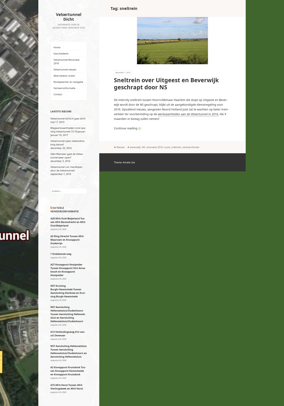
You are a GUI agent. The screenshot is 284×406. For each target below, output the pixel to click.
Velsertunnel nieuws (65, 69)
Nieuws (121, 147)
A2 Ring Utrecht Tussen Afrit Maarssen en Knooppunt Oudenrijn (67, 240)
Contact (58, 94)
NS (143, 147)
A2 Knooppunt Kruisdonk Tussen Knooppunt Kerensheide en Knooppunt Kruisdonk (68, 371)
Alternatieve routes (64, 75)
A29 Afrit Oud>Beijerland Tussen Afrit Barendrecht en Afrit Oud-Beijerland (67, 222)
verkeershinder (191, 147)
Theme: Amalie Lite (124, 162)
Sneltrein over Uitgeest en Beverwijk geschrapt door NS (166, 83)
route (167, 147)
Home (57, 47)
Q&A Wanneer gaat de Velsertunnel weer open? (67, 155)
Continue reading (163, 128)
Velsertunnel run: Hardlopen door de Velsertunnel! (66, 168)
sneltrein (176, 147)
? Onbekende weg (60, 254)
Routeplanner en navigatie (68, 82)
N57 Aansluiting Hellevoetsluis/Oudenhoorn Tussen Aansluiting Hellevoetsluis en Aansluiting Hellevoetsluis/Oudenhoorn (67, 314)
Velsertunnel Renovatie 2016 (66, 61)
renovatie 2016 (154, 147)
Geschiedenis (61, 53)
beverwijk (135, 147)
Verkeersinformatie (64, 88)
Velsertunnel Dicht (68, 17)
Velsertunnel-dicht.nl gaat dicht (67, 118)
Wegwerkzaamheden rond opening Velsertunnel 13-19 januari (68, 129)
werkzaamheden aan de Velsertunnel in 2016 (188, 114)
